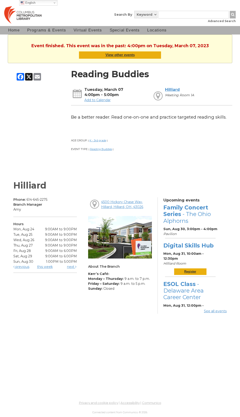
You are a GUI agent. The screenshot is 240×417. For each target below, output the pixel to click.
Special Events (125, 30)
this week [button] (45, 267)
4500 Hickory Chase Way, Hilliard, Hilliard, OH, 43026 (122, 204)
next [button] (71, 267)
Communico (151, 403)
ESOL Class (183, 291)
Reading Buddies (101, 149)
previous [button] (22, 267)
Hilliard (172, 89)
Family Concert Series (187, 214)
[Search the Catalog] (233, 15)
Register (190, 271)
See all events (215, 311)
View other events (120, 55)
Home (14, 30)
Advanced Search (222, 21)
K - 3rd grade (98, 140)
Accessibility (130, 403)
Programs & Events (46, 30)
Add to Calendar (97, 100)
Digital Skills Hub (188, 245)
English (29, 2)
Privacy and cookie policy (98, 403)
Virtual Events (88, 30)
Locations (157, 30)
